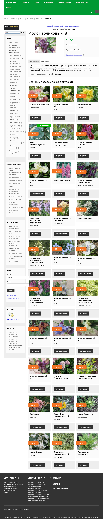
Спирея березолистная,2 (62, 377)
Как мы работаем (15, 199)
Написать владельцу (90, 517)
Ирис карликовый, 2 (39, 377)
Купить (36, 118)
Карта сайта (13, 261)
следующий (67, 26)
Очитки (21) (14, 111)
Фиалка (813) (13, 42)
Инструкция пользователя (14, 227)
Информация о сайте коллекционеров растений (15, 171)
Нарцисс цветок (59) (14, 107)
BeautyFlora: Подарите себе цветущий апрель (37, 491)
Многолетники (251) (17, 58)
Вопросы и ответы (15, 253)
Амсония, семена (62, 142)
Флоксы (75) (14, 135)
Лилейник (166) (15, 94)
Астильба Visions (62, 180)
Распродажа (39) (15, 55)
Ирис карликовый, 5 (39, 339)
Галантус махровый (39, 104)
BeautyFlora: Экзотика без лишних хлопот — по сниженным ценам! (15, 345)
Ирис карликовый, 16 (87, 259)
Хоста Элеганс (36, 452)
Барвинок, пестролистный (61, 453)
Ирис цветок (34, 19)
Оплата (11, 186)
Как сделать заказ (15, 196)
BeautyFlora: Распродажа (13, 335)
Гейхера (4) (14, 83)
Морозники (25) (15, 103)
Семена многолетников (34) (17, 142)
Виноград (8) (14, 138)
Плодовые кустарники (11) (15, 75)
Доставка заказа (15, 183)
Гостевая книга (60, 488)
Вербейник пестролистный (61, 415)
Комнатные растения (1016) (14, 46)
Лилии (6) (13, 97)
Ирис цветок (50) (15, 90)
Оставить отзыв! (13, 319)
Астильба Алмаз (85, 218)
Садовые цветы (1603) (14, 51)
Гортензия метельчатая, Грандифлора (36, 260)
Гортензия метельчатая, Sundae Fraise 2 (37, 300)
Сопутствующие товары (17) (14, 152)
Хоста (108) (14, 120)
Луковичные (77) (16, 126)
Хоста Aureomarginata (37, 143)
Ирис (26, 19)
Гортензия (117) (15, 66)
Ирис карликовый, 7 (63, 258)
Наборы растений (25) (15, 62)
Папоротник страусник (84, 453)
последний (76, 26)
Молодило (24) (15, 100)
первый (50, 26)
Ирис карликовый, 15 (87, 339)
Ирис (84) (13, 86)
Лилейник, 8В (84, 104)
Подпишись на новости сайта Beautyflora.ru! (14, 191)
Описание (35, 61)
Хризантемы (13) (16, 123)
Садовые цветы (16, 19)
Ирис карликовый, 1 (63, 339)
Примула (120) (15, 117)
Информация (11, 2)
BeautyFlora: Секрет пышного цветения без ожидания (38, 499)
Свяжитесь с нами (15, 180)
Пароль (9, 282)
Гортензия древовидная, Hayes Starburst (85, 300)
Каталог (25, 2)
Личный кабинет (15, 177)
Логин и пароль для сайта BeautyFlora (14, 243)
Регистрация (11, 296)
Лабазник (34, 414)
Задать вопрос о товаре (74, 55)
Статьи (35, 2)
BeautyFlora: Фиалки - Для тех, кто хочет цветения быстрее (38, 495)
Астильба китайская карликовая (35, 220)
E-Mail (9, 274)
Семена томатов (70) (14, 147)
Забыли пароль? (13, 299)
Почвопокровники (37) (18, 132)
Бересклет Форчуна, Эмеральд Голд (87, 377)
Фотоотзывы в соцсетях (14, 249)
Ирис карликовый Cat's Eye (86, 143)
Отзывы (46, 61)
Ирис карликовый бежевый (62, 219)
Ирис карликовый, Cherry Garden (87, 181)
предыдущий (58, 26)
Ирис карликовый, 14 (63, 105)
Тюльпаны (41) (15, 129)
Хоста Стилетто (85, 414)
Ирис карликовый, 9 (39, 181)
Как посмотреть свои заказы (14, 237)
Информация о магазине (11, 509)
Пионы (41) (14, 114)
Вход (11, 290)
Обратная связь (24, 509)
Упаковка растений (16, 208)
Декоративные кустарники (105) (16, 70)
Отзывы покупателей (13, 203)
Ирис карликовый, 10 (63, 299)
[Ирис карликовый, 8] (45, 45)
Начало (6, 19)
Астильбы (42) (15, 80)
